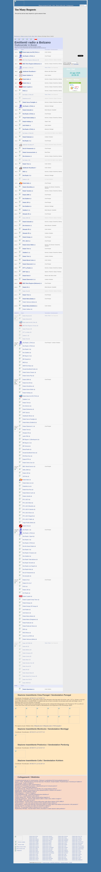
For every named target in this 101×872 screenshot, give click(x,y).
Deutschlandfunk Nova (29, 452)
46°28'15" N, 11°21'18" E (37, 763)
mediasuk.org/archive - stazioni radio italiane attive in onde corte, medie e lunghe (37, 798)
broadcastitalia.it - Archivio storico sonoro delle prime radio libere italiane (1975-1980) (39, 801)
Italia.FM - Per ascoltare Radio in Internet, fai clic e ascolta (31, 807)
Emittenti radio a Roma (33, 836)
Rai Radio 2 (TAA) (27, 94)
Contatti (70, 862)
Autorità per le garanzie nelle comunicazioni (27, 784)
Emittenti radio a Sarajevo (63, 847)
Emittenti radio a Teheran (77, 854)
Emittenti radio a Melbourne (77, 859)
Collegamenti (69, 5)
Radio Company (26, 653)
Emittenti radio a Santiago (77, 844)
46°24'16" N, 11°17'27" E (37, 732)
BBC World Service (28, 466)
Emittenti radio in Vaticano (47, 836)
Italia (53, 5)
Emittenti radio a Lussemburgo (48, 852)
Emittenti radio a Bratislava (63, 839)
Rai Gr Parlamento (28, 148)
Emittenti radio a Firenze (34, 844)
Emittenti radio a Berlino (46, 843)
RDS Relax (25, 632)
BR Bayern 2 (26, 443)
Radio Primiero (26, 329)
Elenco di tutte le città (20, 848)
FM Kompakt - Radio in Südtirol (24, 783)
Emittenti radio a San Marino (47, 837)
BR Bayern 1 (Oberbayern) (30, 439)
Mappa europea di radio (45, 5)
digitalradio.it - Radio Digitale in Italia (25, 791)
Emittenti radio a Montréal (77, 839)
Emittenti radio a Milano (33, 848)
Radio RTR (25, 459)
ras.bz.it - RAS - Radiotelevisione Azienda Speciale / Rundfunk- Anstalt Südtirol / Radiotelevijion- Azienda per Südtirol (48, 781)
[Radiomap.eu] (19, 5)
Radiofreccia (25, 98)
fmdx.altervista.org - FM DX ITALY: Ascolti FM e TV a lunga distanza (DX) (35, 788)
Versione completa (21, 842)
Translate (76, 64)
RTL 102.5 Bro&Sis (28, 506)
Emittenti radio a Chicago (77, 837)
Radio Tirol (26, 164)
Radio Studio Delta (27, 673)
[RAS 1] (16, 346)
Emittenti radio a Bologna (34, 840)
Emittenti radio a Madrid (46, 857)
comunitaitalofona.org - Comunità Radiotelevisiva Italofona (31, 794)
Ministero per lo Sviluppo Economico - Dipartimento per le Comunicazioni (35, 786)
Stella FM (25, 669)
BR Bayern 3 (26, 356)
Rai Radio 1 (26, 529)
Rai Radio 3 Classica (28, 553)
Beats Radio (26, 449)
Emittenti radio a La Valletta (47, 839)
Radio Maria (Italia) (28, 298)
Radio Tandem (27, 191)
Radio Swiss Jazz (27, 462)
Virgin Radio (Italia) (28, 117)
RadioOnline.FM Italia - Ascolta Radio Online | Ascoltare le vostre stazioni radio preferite (39, 808)
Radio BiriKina (26, 649)
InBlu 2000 (25, 469)
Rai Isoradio (26, 576)
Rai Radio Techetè (27, 562)
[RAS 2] (16, 429)
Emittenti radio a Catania (34, 843)
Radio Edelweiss (27, 409)
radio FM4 (25, 436)
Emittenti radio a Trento (33, 855)
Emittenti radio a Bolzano (34, 839)
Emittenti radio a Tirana (62, 848)
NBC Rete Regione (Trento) (29, 325)
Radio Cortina (26, 656)
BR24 (24, 362)
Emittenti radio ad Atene (62, 858)
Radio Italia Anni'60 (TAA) (30, 52)
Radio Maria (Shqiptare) (29, 619)
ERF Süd (25, 271)
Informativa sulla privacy (55, 862)
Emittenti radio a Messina (34, 847)
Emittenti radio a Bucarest (63, 852)
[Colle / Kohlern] (20, 773)
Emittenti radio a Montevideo (77, 843)
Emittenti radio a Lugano (47, 841)
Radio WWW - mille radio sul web (24, 800)
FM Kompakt (57, 726)
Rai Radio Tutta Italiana (29, 559)
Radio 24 (25, 287)
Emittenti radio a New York (77, 836)
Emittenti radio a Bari (33, 837)
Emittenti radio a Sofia (62, 854)
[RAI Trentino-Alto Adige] (16, 533)
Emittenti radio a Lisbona (47, 859)
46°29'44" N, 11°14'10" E (37, 748)
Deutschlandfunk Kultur (29, 369)
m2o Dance (25, 613)
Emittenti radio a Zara (62, 846)
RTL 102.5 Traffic (27, 519)
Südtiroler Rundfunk (28, 71)
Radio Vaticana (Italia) (28, 302)
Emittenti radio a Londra (46, 846)
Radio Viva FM (26, 679)
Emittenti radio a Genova (34, 846)
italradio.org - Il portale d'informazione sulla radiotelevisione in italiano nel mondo (38, 790)
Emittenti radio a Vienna (46, 844)
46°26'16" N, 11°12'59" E (37, 698)
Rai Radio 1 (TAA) (28, 56)
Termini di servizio (45, 862)
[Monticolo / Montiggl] (20, 741)
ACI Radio (25, 593)
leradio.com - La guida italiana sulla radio (26, 796)
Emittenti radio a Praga (62, 837)
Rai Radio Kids (26, 569)
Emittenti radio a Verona (33, 859)
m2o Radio (25, 125)
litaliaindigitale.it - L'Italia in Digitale (25, 793)
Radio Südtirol (27, 75)
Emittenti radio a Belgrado (63, 850)
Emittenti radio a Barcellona (47, 858)
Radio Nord (26, 275)
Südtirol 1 (25, 179)
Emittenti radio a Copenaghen (48, 847)
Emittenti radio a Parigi (46, 854)
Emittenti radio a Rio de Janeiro (78, 846)
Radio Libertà (26, 496)
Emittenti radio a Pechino (76, 857)
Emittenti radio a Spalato (62, 844)
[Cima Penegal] (20, 715)
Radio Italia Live (27, 483)
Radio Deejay (26, 237)
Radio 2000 (26, 194)
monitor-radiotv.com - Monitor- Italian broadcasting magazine (32, 797)
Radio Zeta (25, 83)
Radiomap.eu (17, 36)
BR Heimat (25, 446)
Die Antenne (26, 156)
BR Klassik (25, 359)
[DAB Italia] (16, 583)
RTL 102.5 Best (27, 502)
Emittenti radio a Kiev (62, 857)
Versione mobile (21, 844)
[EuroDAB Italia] (16, 470)
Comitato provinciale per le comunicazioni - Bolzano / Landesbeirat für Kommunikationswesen (41, 780)
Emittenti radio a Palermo (34, 851)
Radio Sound (25, 666)
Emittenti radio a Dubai (76, 852)
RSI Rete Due (26, 456)
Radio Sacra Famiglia (29, 102)
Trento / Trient (47, 67)
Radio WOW (25, 682)
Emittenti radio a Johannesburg (78, 847)
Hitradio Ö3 (26, 214)
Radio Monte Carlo (28, 260)
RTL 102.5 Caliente (28, 509)
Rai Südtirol (26, 198)
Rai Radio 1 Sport (27, 536)
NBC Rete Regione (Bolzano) (30, 60)
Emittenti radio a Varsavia (63, 836)
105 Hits (25, 476)
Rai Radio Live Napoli (28, 566)
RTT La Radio (26, 268)
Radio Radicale (27, 137)
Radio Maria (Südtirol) (29, 306)
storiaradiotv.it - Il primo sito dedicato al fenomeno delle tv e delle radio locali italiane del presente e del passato (46, 804)
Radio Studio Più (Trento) (29, 676)
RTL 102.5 (25, 241)
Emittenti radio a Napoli (33, 850)
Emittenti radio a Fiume (62, 843)
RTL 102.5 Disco (27, 512)
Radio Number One (27, 663)
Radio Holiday (26, 121)
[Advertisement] (75, 29)
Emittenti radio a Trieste (33, 857)
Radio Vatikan (26, 309)
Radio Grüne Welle (28, 244)
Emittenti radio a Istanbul (62, 859)
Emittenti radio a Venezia (34, 858)
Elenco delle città (60, 5)
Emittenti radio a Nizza (46, 855)
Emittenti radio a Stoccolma (47, 848)
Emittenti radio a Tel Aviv (76, 851)
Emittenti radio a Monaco (47, 840)
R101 (24, 90)
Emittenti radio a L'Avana (76, 840)
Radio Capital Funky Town (30, 599)
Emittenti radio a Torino (33, 854)
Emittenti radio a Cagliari (33, 841)
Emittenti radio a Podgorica (63, 851)
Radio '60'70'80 (26, 643)
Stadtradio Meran (27, 416)
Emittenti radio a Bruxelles (47, 850)
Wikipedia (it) (38, 726)
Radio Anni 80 (26, 383)
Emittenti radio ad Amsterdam (48, 851)
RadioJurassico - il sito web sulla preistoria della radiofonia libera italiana (35, 803)
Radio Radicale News (28, 626)
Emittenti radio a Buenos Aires (77, 841)
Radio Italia (26, 79)
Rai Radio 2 (26, 539)
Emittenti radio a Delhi (76, 855)
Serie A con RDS (27, 636)
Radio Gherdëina (27, 187)
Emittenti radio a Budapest (63, 840)
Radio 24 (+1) (26, 583)
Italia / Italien (34, 36)
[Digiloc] (16, 646)
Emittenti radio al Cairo (76, 850)
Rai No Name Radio (28, 546)
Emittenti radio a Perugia (34, 852)
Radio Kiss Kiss (27, 489)
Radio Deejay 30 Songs (29, 606)
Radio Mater (25, 659)
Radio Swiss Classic (28, 372)
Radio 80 (24, 646)
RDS (24, 171)
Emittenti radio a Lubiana (62, 841)
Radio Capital (26, 87)
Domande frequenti (64, 862)
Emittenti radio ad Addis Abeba (77, 848)
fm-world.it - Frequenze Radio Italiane (25, 787)
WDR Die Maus (27, 365)
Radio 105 (25, 202)
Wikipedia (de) (47, 726)
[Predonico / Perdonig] (20, 757)
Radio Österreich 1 (28, 264)
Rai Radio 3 (26, 140)
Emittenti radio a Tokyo (76, 858)
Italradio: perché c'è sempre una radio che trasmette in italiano (32, 805)
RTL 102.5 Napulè (27, 516)
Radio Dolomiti (27, 110)
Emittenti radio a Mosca (62, 855)
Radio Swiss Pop (27, 375)
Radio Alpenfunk (27, 689)
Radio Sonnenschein (29, 152)
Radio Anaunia (26, 315)
